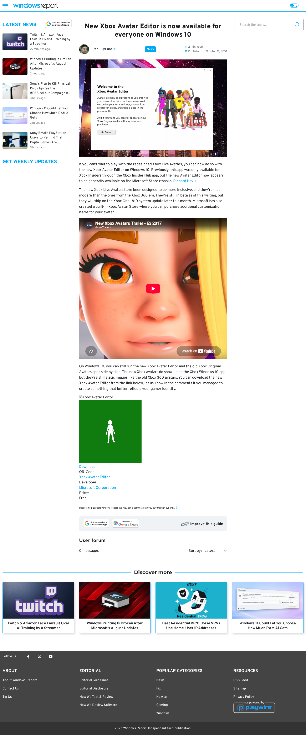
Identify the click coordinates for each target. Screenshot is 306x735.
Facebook (28, 656)
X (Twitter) (39, 656)
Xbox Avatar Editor (94, 477)
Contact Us (10, 689)
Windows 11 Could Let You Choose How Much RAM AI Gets (268, 626)
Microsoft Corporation (97, 487)
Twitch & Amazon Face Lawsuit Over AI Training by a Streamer (38, 626)
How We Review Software (98, 705)
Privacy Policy (243, 697)
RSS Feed (240, 680)
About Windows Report (19, 680)
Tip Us (7, 697)
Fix (158, 689)
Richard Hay (183, 181)
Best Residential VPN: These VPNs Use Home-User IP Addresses (191, 626)
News (150, 49)
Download (87, 466)
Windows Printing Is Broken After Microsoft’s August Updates (115, 626)
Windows (162, 713)
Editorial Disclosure (94, 689)
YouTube (50, 656)
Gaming (162, 705)
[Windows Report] (35, 5)
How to (161, 697)
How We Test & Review (96, 697)
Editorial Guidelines (94, 680)
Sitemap (239, 689)
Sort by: (195, 550)
